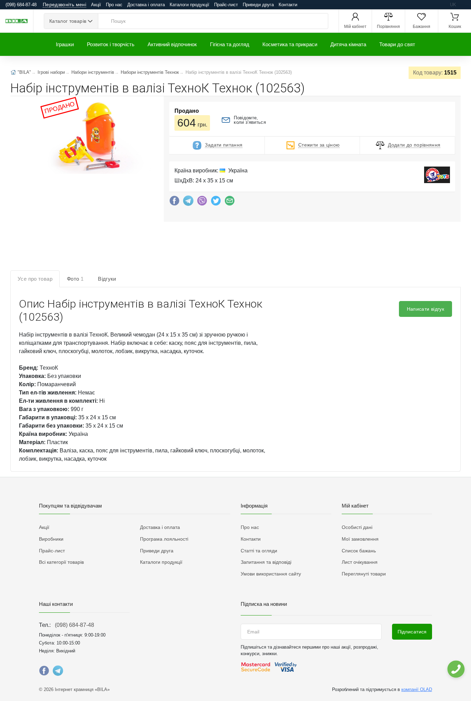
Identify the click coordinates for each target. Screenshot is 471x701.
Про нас (114, 4)
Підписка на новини (264, 604)
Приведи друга (258, 4)
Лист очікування (360, 562)
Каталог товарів (67, 21)
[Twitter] (216, 202)
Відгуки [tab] (107, 279)
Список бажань (359, 550)
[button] (96, 136)
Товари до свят (397, 44)
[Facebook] (174, 202)
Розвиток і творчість (110, 44)
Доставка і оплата (146, 4)
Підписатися (412, 631)
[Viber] (202, 202)
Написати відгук (425, 309)
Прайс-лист (226, 4)
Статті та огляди (259, 550)
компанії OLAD (416, 689)
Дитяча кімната (348, 44)
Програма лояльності (164, 539)
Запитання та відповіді (266, 562)
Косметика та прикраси (289, 44)
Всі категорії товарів (61, 562)
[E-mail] (229, 202)
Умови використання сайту (271, 574)
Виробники (51, 539)
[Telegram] (188, 202)
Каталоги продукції (189, 4)
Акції (96, 4)
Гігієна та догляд (229, 44)
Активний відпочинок (172, 44)
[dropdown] (455, 669)
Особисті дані (357, 527)
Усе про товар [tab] (35, 279)
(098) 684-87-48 (74, 625)
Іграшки (65, 44)
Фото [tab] (75, 279)
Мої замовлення (360, 539)
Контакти (288, 4)
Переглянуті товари (364, 574)
